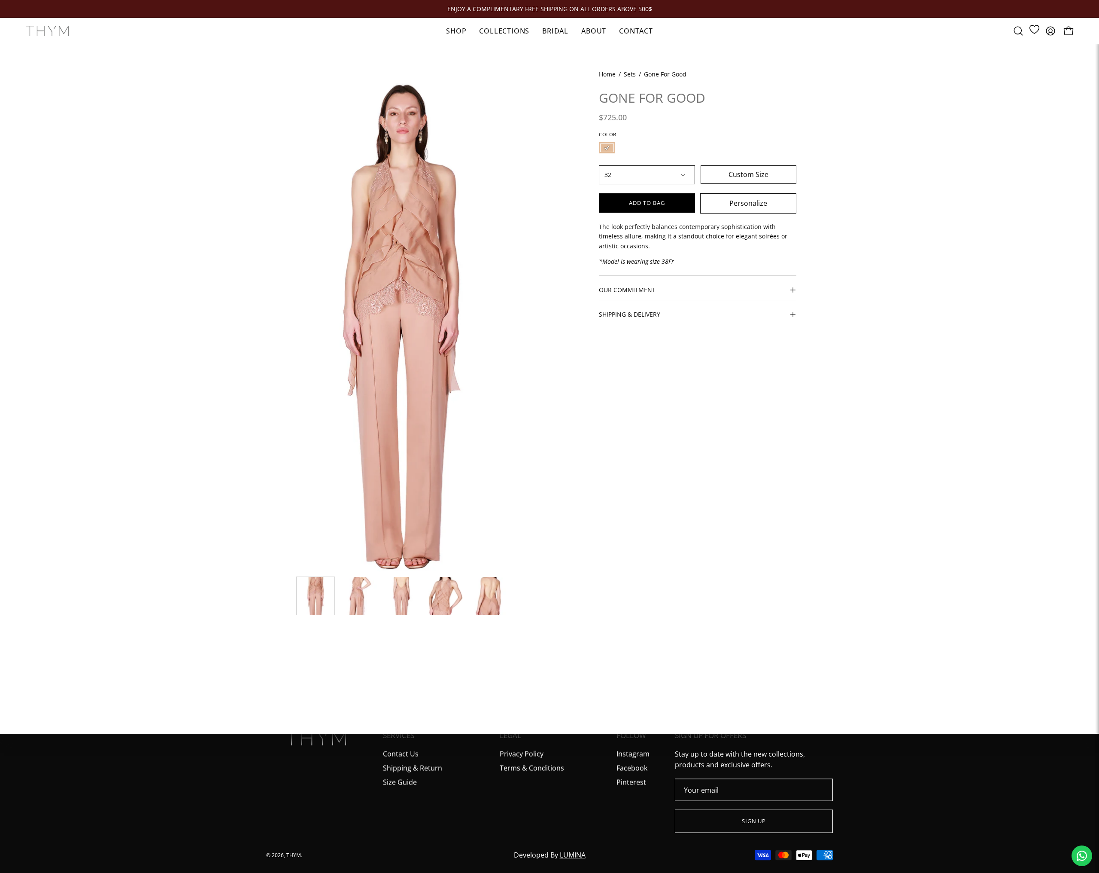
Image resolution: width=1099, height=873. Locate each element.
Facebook (631, 767)
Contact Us (401, 753)
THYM (293, 854)
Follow (631, 735)
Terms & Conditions (532, 767)
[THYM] (47, 31)
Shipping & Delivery (629, 314)
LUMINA (573, 855)
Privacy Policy (521, 753)
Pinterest (631, 782)
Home (607, 74)
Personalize (748, 203)
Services (398, 735)
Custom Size (748, 174)
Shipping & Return (412, 767)
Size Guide (400, 782)
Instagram (633, 753)
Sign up (754, 821)
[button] (1018, 31)
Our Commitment (627, 290)
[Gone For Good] (315, 596)
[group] (549, 9)
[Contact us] (1082, 856)
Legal (510, 735)
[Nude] (607, 147)
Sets (630, 74)
